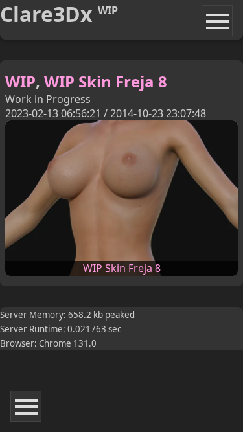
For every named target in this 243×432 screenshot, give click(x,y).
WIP (20, 81)
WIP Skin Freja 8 (105, 81)
